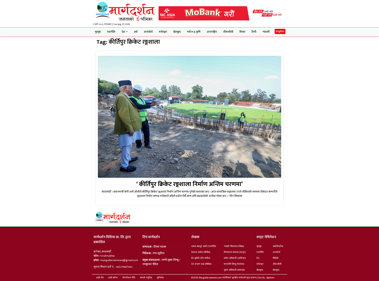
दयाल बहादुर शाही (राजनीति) (203, 246)
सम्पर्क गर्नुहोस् (146, 278)
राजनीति (111, 32)
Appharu (270, 278)
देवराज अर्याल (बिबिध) (200, 252)
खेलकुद (177, 32)
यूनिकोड (160, 278)
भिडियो (275, 258)
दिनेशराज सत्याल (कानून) (235, 252)
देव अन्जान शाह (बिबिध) (201, 264)
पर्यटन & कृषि (193, 32)
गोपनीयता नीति (128, 278)
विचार (242, 32)
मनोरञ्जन (163, 32)
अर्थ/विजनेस (278, 246)
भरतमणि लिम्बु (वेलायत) (234, 264)
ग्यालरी (266, 32)
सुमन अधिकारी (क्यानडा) (234, 270)
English (280, 31)
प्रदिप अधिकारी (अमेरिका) (235, 258)
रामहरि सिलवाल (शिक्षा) (234, 246)
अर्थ (135, 32)
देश (257, 258)
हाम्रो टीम (100, 278)
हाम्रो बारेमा (113, 278)
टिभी (254, 32)
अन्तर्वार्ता (148, 32)
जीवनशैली (228, 32)
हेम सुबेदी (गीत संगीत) (200, 258)
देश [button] (124, 32)
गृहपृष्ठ (98, 32)
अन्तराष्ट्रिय (212, 32)
